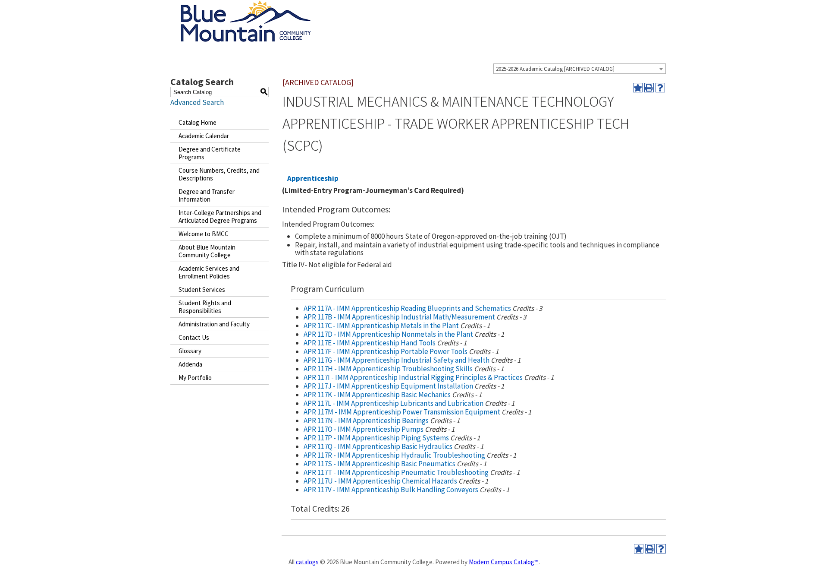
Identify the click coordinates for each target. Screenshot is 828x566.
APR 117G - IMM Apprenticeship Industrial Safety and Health (396, 360)
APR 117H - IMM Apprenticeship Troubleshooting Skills (388, 368)
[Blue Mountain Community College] (246, 5)
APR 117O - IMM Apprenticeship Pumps (363, 429)
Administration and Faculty (214, 324)
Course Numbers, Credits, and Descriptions (219, 174)
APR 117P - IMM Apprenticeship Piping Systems (376, 438)
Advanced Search (197, 102)
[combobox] (579, 68)
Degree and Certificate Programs (210, 153)
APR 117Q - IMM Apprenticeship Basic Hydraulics (378, 446)
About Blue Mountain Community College (207, 251)
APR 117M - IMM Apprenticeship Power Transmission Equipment (402, 412)
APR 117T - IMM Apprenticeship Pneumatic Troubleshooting (396, 472)
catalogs (307, 562)
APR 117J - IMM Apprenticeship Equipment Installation (388, 386)
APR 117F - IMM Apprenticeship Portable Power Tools (385, 351)
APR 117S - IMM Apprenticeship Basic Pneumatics (379, 463)
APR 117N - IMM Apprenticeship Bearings (366, 420)
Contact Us (194, 337)
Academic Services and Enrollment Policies (209, 272)
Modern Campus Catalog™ (504, 562)
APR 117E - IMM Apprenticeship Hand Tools (370, 343)
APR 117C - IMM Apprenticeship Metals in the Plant (381, 325)
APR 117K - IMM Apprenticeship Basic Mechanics (377, 394)
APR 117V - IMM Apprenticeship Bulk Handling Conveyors (391, 489)
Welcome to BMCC (204, 234)
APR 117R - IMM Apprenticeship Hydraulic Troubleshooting (394, 455)
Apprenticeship (313, 178)
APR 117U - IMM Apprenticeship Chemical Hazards (380, 481)
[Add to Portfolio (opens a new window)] (638, 87)
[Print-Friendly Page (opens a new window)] (649, 87)
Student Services (202, 289)
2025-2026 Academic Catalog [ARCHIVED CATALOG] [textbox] (555, 69)
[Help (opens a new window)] (660, 87)
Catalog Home (197, 122)
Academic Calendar (204, 136)
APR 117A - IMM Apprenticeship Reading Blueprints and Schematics (407, 308)
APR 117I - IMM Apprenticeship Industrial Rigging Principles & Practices (413, 377)
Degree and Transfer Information (207, 195)
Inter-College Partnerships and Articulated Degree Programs (220, 217)
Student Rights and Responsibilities (205, 307)
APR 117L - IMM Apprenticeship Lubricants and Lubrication (393, 403)
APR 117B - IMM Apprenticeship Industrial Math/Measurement (399, 317)
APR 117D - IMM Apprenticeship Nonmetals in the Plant (388, 334)
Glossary (190, 351)
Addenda (190, 364)
